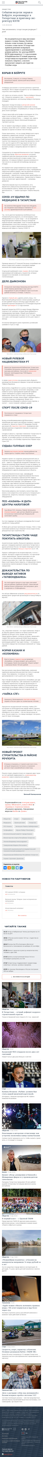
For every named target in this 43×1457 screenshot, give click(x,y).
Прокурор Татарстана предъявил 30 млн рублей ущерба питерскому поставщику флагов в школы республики (19, 1180)
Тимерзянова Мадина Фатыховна (15, 845)
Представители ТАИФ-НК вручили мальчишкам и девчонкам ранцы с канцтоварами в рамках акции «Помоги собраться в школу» (19, 1221)
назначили (32, 371)
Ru (23, 1433)
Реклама (5, 1436)
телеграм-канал (28, 802)
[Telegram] (17, 867)
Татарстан (32, 823)
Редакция (5, 1433)
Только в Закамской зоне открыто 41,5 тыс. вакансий (21, 1014)
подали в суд (19, 659)
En (26, 1433)
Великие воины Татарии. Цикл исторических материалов (21, 901)
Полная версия (7, 1449)
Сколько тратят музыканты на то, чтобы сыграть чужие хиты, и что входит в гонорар (21, 1136)
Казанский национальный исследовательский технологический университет (20, 850)
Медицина (7, 823)
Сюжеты (9, 886)
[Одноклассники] (9, 867)
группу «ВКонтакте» (13, 805)
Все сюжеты (22, 915)
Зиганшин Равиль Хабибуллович (27, 826)
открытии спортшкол (18, 426)
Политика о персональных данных (11, 1441)
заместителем (13, 380)
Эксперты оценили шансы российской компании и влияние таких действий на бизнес (21, 1310)
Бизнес (4, 1172)
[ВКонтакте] (5, 867)
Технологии (6, 1303)
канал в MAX (27, 805)
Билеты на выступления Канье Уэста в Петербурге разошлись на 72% (19, 958)
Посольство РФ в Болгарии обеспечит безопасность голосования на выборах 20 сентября (21, 945)
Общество (6, 9)
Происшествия (19, 823)
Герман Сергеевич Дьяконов (13, 858)
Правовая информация (9, 1438)
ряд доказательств (30, 593)
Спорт (16, 819)
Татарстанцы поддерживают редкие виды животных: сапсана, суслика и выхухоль (20, 964)
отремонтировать (10, 512)
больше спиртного (25, 549)
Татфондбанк (8, 830)
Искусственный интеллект (14, 909)
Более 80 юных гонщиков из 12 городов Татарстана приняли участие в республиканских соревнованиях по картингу (21, 1353)
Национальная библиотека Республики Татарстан (21, 855)
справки (25, 271)
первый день (13, 298)
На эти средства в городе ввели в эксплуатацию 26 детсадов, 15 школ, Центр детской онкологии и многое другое (21, 1265)
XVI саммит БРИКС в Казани (15, 893)
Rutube (15, 811)
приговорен (12, 305)
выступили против (16, 451)
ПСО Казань (8, 826)
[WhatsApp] (13, 867)
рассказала (30, 97)
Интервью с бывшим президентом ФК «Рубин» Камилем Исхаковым (19, 1094)
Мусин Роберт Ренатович (25, 830)
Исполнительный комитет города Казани (18, 834)
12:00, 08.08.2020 (7, 25)
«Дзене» (23, 811)
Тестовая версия (8, 1451)
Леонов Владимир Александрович (15, 841)
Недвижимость (27, 819)
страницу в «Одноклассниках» (17, 807)
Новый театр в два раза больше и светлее (20, 1054)
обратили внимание (22, 154)
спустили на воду (29, 699)
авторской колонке (28, 105)
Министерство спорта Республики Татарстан (19, 838)
